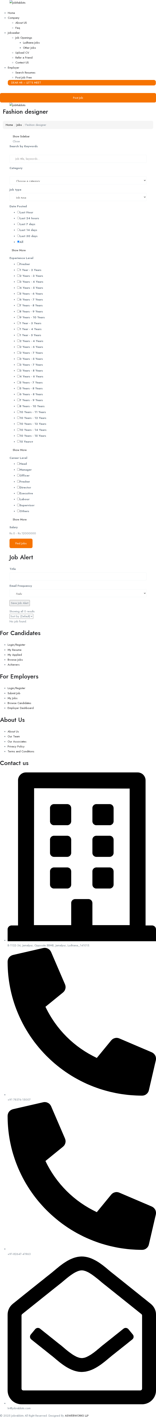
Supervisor (27, 505)
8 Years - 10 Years (32, 406)
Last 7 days (27, 224)
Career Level (18, 458)
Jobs (19, 125)
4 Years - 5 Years (31, 288)
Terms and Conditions (21, 751)
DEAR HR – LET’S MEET (26, 83)
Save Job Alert (19, 603)
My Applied (15, 655)
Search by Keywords (24, 146)
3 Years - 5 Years (31, 359)
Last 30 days (28, 236)
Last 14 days (28, 230)
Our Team (14, 736)
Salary (14, 527)
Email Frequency (21, 586)
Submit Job (14, 693)
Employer (13, 68)
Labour (24, 499)
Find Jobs (21, 543)
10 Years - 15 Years (33, 436)
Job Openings (23, 38)
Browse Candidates (19, 703)
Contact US (22, 62)
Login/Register (16, 645)
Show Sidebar (21, 136)
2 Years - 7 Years (31, 353)
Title (13, 569)
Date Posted (18, 206)
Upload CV (22, 53)
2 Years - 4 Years (31, 341)
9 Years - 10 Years (32, 317)
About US (21, 23)
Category (16, 168)
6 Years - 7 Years (31, 299)
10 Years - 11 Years (33, 412)
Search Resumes (25, 72)
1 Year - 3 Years (30, 323)
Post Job (78, 98)
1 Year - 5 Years (30, 335)
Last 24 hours (29, 218)
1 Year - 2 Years (30, 270)
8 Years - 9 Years (31, 311)
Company (13, 18)
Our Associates (17, 741)
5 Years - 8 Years (31, 388)
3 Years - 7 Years (31, 365)
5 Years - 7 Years (31, 382)
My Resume (14, 650)
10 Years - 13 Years (33, 424)
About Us (13, 731)
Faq (17, 28)
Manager (26, 470)
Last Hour (26, 212)
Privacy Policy (16, 746)
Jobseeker (14, 33)
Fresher (25, 264)
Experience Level (21, 258)
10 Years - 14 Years (33, 430)
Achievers (14, 665)
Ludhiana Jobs (31, 43)
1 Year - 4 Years (30, 329)
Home (11, 13)
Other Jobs (29, 48)
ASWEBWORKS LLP (77, 1416)
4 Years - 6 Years (31, 376)
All (21, 242)
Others (24, 511)
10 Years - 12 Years (33, 418)
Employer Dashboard (21, 708)
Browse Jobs (15, 660)
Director (25, 487)
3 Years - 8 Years (31, 370)
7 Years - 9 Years (31, 400)
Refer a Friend (24, 58)
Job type (15, 190)
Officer (24, 475)
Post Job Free (23, 77)
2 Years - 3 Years (31, 276)
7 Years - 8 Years (31, 305)
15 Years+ (26, 442)
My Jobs (13, 698)
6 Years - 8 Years (31, 394)
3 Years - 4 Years (31, 282)
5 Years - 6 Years (31, 294)
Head (23, 464)
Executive (26, 493)
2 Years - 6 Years (31, 347)
